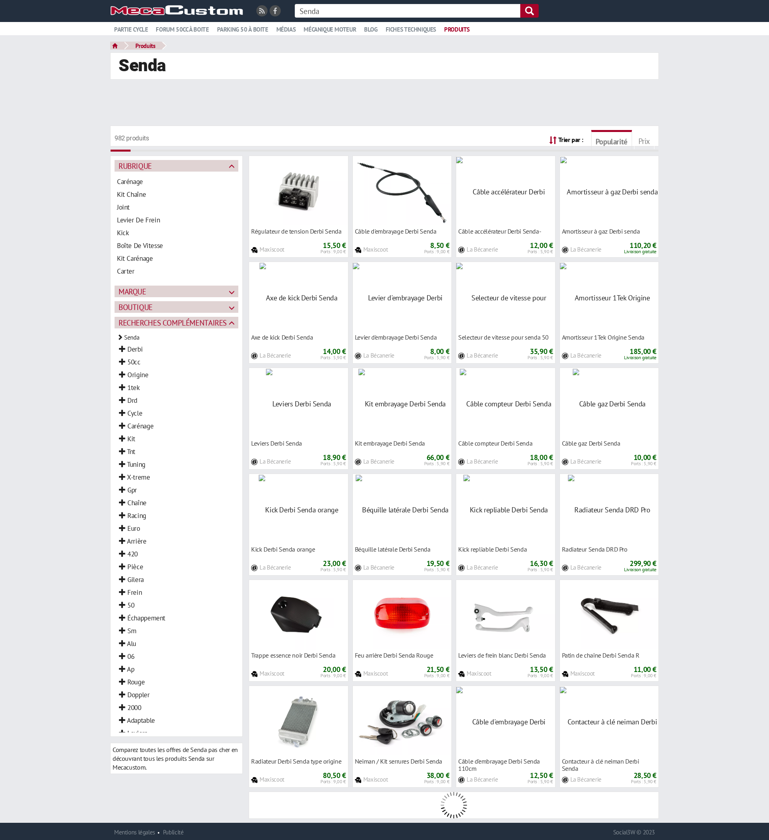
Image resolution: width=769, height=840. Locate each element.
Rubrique (135, 166)
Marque (132, 291)
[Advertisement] (384, 104)
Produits (457, 29)
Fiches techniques (411, 29)
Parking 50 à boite (242, 29)
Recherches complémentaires (173, 323)
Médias (286, 29)
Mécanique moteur (330, 29)
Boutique (136, 307)
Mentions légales (134, 832)
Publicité (173, 832)
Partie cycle (131, 29)
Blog (370, 29)
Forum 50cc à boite (182, 29)
